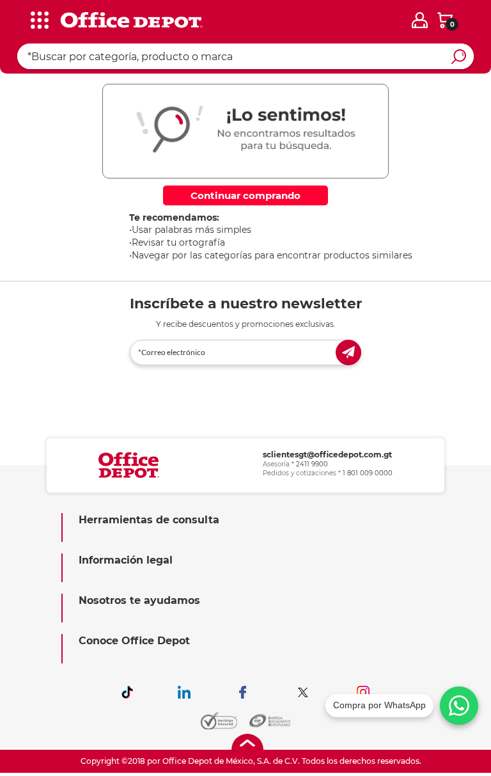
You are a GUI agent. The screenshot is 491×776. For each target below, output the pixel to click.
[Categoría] (19, 19)
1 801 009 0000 (368, 473)
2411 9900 (312, 464)
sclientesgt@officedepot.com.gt (327, 454)
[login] (420, 20)
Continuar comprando (245, 195)
